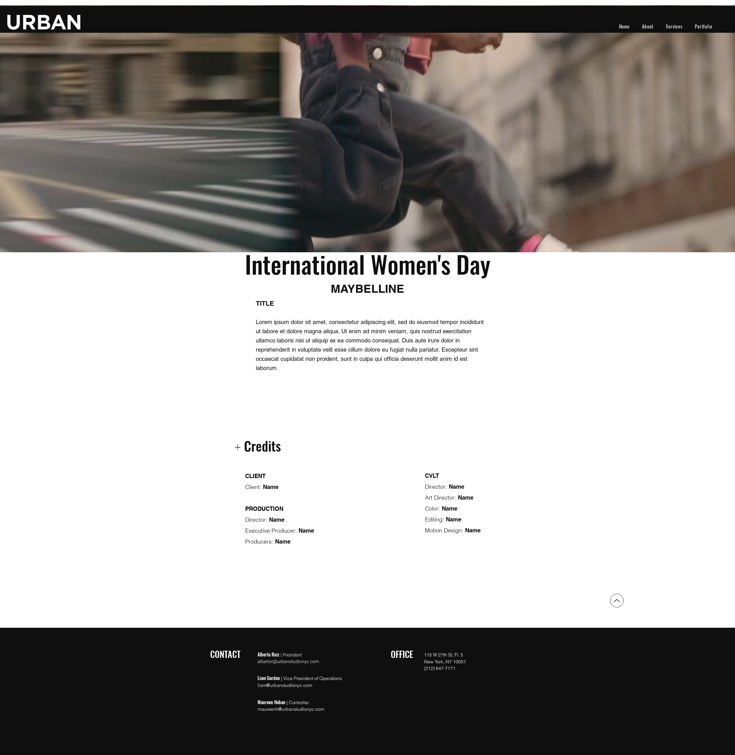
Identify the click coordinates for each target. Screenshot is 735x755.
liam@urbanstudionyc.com (285, 685)
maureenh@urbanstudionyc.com (291, 709)
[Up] (617, 600)
